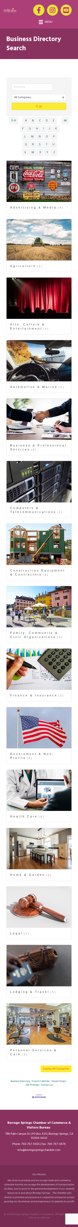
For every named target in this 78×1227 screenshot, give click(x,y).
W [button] (32, 152)
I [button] (43, 128)
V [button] (25, 152)
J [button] (49, 128)
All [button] (65, 120)
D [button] (47, 120)
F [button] (23, 128)
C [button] (40, 120)
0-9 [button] (13, 120)
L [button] (25, 136)
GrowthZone (43, 1218)
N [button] (40, 136)
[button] (56, 1068)
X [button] (40, 152)
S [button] (39, 144)
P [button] (54, 136)
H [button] (37, 128)
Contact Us (47, 1085)
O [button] (47, 136)
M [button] (32, 136)
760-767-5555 (30, 1144)
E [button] (53, 120)
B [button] (33, 120)
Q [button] (26, 144)
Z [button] (54, 152)
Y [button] (47, 152)
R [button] (33, 144)
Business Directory (20, 1081)
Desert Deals (58, 1081)
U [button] (53, 144)
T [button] (46, 144)
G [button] (30, 128)
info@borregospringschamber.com (39, 1150)
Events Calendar (41, 1081)
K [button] (56, 128)
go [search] (40, 106)
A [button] (26, 120)
